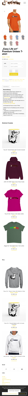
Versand (3, 384)
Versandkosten (11, 59)
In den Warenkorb (13, 74)
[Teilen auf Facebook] (6, 369)
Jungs (23, 79)
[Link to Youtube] (22, 369)
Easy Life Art (15, 79)
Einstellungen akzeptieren (14, 390)
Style (5, 66)
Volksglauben (7, 97)
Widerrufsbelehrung (6, 382)
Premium (19, 80)
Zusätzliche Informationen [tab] (15, 86)
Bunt (22, 80)
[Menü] (24, 3)
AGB (3, 381)
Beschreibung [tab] (6, 86)
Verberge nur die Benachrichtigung (10, 393)
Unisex (3, 80)
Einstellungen (22, 393)
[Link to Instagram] (14, 369)
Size (5, 63)
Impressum (4, 378)
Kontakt (3, 376)
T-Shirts (20, 79)
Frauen (10, 80)
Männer (16, 80)
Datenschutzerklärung (6, 379)
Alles (18, 79)
